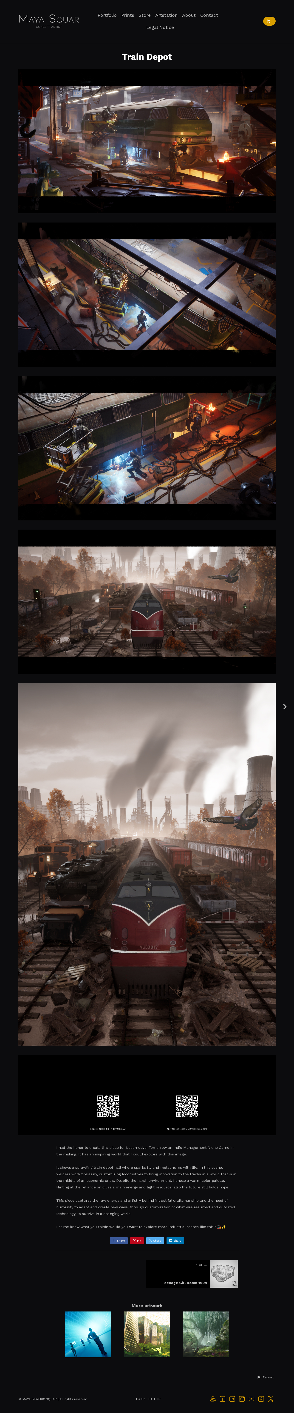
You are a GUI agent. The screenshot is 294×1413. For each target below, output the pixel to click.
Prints (127, 15)
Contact (209, 15)
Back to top (148, 1399)
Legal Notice (160, 27)
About (189, 15)
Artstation (166, 15)
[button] (265, 1377)
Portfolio (107, 15)
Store (145, 15)
